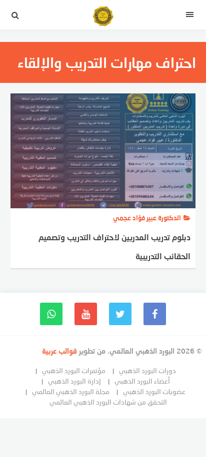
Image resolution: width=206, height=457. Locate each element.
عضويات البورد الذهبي (154, 391)
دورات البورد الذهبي (147, 370)
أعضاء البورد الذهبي (142, 381)
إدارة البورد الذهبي (74, 381)
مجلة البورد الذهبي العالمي (71, 391)
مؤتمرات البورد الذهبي (74, 370)
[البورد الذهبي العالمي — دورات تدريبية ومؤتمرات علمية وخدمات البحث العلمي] (103, 17)
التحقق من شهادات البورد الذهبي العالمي (108, 402)
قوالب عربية (60, 351)
